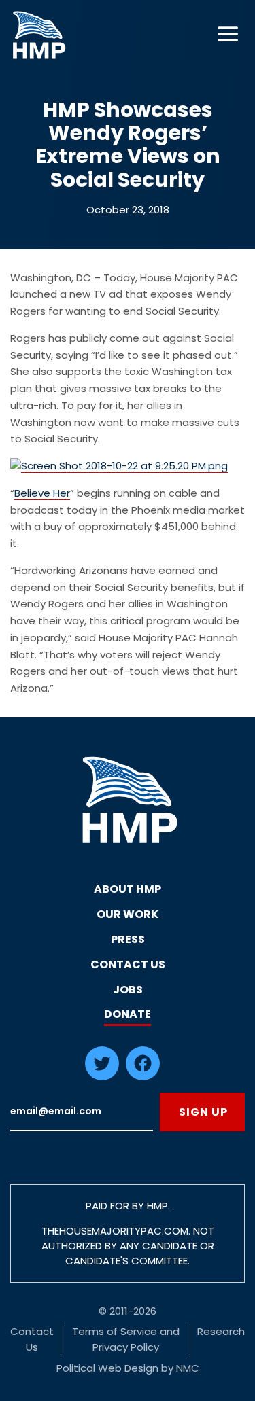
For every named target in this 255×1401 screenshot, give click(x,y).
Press (128, 939)
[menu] (228, 34)
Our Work (127, 914)
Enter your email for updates (81, 1112)
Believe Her (42, 493)
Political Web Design (107, 1368)
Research (221, 1331)
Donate (127, 1014)
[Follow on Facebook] (143, 1076)
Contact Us (127, 964)
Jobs (128, 989)
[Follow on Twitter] (102, 1076)
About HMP (127, 889)
